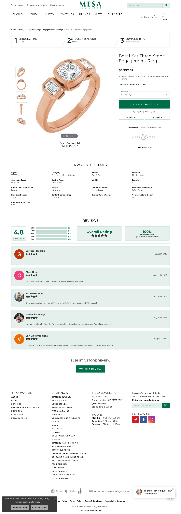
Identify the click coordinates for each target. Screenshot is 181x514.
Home (13, 30)
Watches (67, 14)
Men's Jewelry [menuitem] (60, 400)
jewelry (21, 30)
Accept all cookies (40, 507)
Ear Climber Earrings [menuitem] (64, 475)
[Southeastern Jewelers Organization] (109, 491)
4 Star (32, 230)
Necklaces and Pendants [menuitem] (66, 418)
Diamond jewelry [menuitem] (61, 397)
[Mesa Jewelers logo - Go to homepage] (90, 5)
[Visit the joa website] (82, 491)
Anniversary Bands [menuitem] (63, 446)
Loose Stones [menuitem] (59, 404)
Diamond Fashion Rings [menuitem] (65, 443)
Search (21, 42)
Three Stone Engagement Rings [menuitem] (69, 453)
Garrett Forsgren (35, 250)
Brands (84, 14)
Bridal (35, 14)
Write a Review (90, 369)
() (69, 228)
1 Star (32, 239)
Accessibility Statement (115, 501)
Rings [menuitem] (55, 425)
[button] (61, 133)
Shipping (131, 117)
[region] (69, 96)
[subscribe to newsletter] (166, 405)
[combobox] (145, 5)
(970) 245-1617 (70, 146)
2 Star (32, 236)
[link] (17, 5)
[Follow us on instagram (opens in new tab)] (151, 419)
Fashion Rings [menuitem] (59, 464)
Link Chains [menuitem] (58, 467)
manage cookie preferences (27, 502)
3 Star (32, 233)
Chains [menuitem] (55, 421)
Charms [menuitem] (56, 432)
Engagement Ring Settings (53, 30)
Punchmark (96, 510)
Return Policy (61, 501)
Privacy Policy (19, 418)
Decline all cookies (20, 507)
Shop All (19, 14)
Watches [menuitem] (57, 439)
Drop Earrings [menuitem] (60, 471)
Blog (14, 400)
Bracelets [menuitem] (57, 429)
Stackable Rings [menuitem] (61, 450)
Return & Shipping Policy (25, 407)
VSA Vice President (37, 335)
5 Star (32, 228)
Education (17, 414)
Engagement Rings (34, 30)
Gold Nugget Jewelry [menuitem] (64, 436)
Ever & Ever (97, 175)
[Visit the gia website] (56, 491)
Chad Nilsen (32, 272)
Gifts (98, 14)
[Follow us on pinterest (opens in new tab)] (135, 419)
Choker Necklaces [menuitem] (62, 478)
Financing (17, 411)
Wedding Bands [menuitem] (60, 411)
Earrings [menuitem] (57, 414)
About (14, 397)
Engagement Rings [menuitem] (62, 407)
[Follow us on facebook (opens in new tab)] (143, 419)
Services (16, 404)
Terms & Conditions (93, 501)
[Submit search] (166, 5)
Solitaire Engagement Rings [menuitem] (67, 457)
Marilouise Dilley (35, 314)
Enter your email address (145, 400)
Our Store (115, 14)
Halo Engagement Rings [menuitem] (65, 460)
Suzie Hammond (35, 293)
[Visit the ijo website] (70, 491)
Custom (50, 14)
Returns (157, 117)
